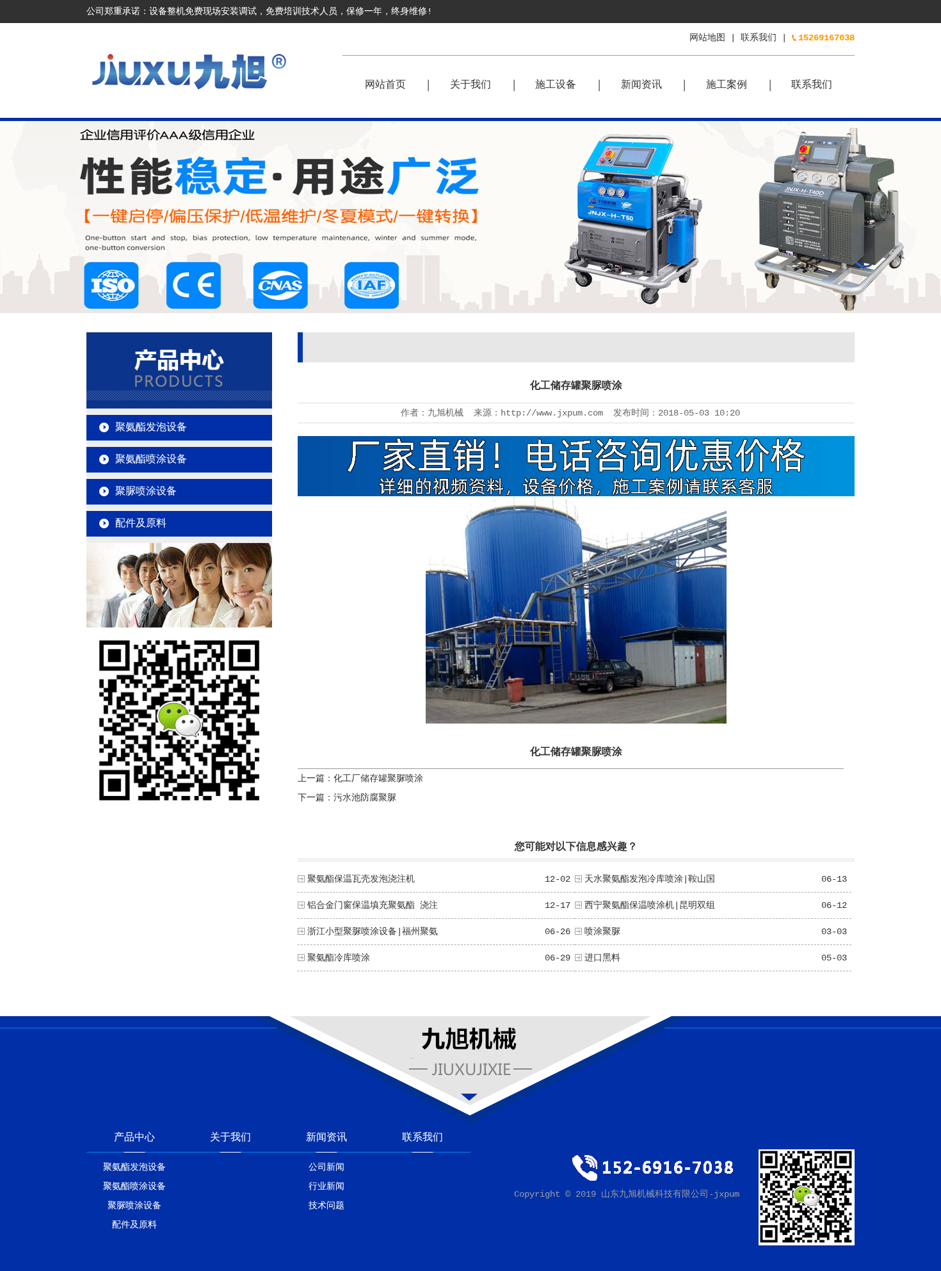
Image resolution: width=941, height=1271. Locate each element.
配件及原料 (140, 524)
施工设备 (555, 85)
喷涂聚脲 (602, 932)
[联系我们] (179, 625)
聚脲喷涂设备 (146, 492)
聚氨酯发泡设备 (151, 427)
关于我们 (470, 85)
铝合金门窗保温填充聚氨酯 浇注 (372, 905)
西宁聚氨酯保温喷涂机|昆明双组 (649, 905)
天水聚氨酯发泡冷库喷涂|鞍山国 (649, 879)
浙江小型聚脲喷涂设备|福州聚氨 (372, 932)
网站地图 (707, 38)
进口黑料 (602, 958)
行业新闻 (326, 1186)
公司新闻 (326, 1167)
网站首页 (385, 85)
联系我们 (758, 38)
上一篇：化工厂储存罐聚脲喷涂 (360, 778)
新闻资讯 (641, 85)
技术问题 (326, 1206)
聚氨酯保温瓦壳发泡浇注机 (361, 879)
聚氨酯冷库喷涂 (338, 958)
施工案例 (726, 85)
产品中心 (134, 1138)
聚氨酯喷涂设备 (151, 459)
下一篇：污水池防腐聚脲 (347, 798)
